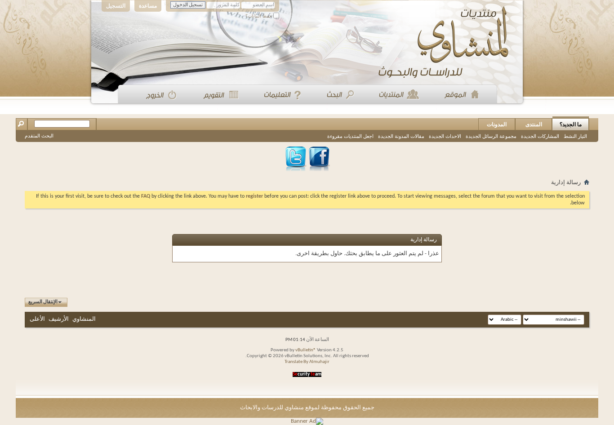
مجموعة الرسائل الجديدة (491, 136)
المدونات (497, 124)
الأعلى (37, 319)
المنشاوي (84, 319)
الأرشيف (59, 319)
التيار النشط (575, 136)
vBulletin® (305, 350)
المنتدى (533, 124)
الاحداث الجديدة (445, 136)
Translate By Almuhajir (307, 361)
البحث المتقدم (39, 135)
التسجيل (115, 6)
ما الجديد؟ (571, 124)
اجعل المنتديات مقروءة (350, 136)
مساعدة (148, 6)
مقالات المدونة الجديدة (401, 136)
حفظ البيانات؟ (259, 15)
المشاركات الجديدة (540, 136)
